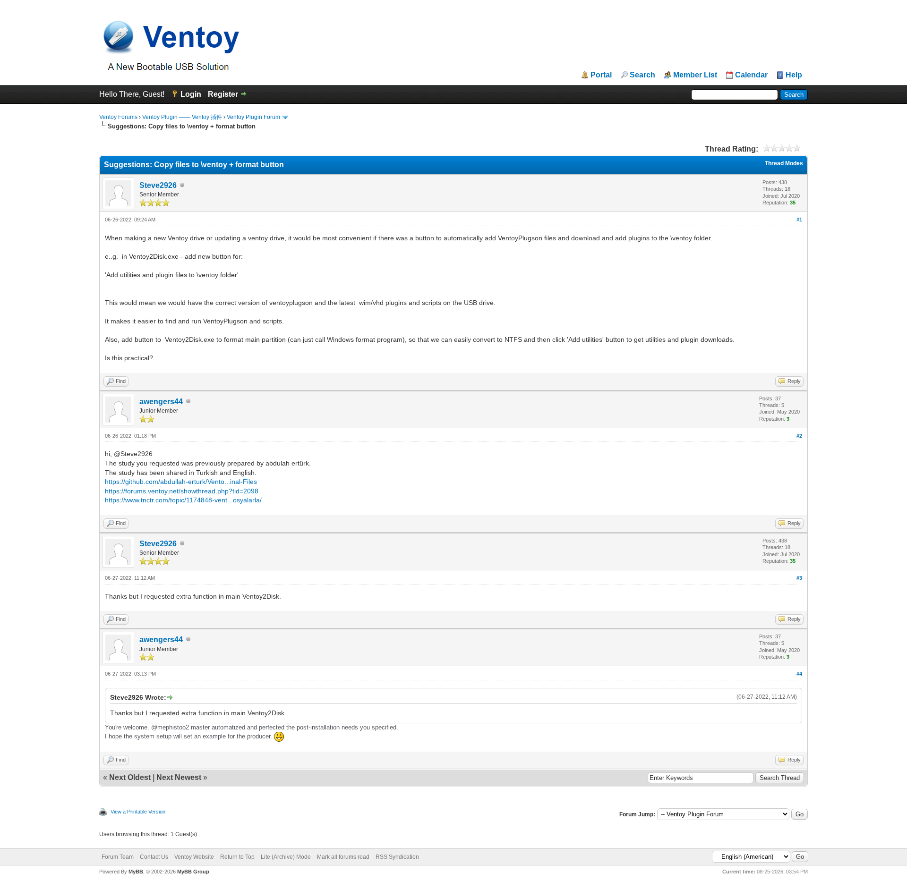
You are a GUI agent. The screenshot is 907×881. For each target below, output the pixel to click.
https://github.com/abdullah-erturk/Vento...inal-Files (181, 481)
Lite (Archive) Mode (286, 857)
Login (190, 94)
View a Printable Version (138, 811)
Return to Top (237, 857)
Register (223, 94)
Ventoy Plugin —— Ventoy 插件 (182, 117)
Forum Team (118, 857)
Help (794, 75)
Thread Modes (784, 163)
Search (642, 75)
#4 (799, 674)
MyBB (135, 871)
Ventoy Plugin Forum (253, 117)
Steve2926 (158, 185)
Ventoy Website (194, 857)
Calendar (751, 75)
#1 (799, 219)
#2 (799, 436)
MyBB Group (193, 871)
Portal (601, 75)
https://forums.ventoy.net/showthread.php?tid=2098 (181, 491)
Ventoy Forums (118, 117)
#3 (799, 578)
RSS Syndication (397, 857)
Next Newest (178, 777)
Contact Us (154, 857)
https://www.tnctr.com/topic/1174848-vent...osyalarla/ (183, 500)
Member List (695, 75)
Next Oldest (130, 777)
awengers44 (161, 402)
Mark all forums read (343, 857)
